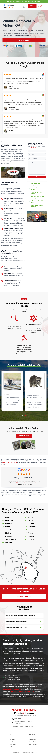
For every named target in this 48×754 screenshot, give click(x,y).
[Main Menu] (46, 6)
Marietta (8, 533)
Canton (30, 520)
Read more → (37, 1)
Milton (30, 533)
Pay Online (41, 6)
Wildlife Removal (32, 739)
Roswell (31, 536)
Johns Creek (9, 530)
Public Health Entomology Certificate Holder (22, 691)
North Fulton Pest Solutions (9, 462)
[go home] (24, 712)
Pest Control (32, 734)
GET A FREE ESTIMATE (24, 596)
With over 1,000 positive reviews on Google (27, 482)
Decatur (31, 523)
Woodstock (9, 542)
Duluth (7, 527)
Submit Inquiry (37, 176)
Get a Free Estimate (32, 6)
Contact (12, 741)
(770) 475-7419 (24, 6)
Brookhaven (9, 520)
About (11, 736)
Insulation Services (33, 746)
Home (3, 141)
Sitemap (12, 746)
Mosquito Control (33, 741)
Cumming (8, 523)
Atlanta (30, 517)
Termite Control (32, 736)
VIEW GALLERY (24, 435)
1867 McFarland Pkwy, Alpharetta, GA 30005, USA (24, 722)
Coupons (12, 739)
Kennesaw (32, 530)
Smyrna (31, 539)
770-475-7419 (33, 147)
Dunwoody (32, 527)
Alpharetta (9, 517)
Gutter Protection (33, 744)
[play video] (37, 216)
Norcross (8, 536)
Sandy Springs (10, 539)
